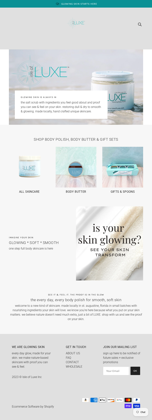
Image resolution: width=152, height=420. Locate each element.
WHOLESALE (74, 366)
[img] (139, 24)
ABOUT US (73, 353)
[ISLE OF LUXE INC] (76, 24)
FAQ (68, 357)
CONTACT (72, 362)
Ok (135, 370)
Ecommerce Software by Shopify (33, 406)
